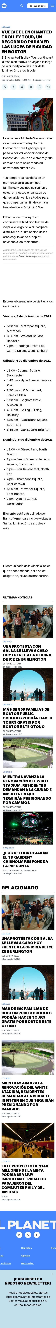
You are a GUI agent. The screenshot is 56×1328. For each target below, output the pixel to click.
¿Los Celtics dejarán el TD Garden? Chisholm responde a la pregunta (25, 859)
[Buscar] (22, 6)
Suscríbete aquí (28, 256)
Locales (6, 27)
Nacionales (27, 1263)
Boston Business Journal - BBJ (20, 870)
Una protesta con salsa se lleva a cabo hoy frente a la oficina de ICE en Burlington (27, 653)
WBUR (5, 1196)
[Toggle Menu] (52, 6)
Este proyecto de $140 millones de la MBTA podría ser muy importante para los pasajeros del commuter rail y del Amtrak (25, 1179)
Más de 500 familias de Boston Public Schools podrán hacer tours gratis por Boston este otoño (27, 718)
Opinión (25, 1255)
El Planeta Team (10, 76)
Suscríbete (39, 5)
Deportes (8, 848)
